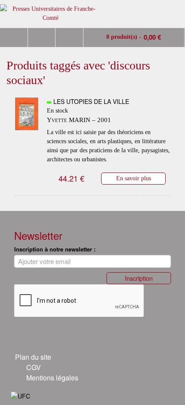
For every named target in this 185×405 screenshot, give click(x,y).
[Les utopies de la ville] (26, 131)
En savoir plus (133, 178)
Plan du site (33, 357)
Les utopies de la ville (91, 101)
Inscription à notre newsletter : (55, 249)
